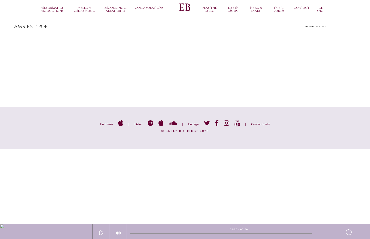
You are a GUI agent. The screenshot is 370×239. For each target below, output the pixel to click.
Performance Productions (52, 9)
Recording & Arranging (115, 9)
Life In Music (233, 9)
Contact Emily (260, 124)
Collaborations (149, 8)
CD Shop (321, 9)
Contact (301, 8)
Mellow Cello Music (84, 9)
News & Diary (256, 9)
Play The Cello (209, 9)
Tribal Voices (279, 9)
